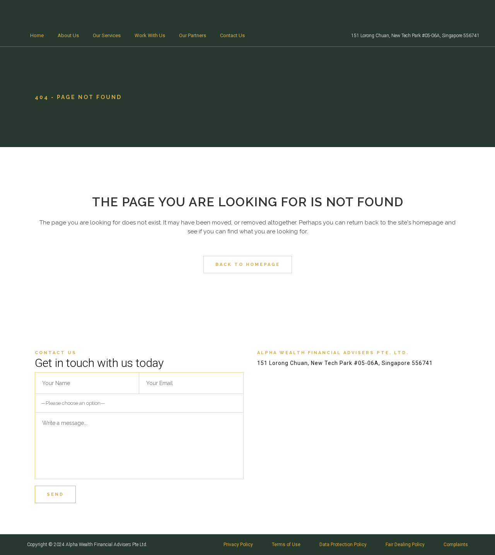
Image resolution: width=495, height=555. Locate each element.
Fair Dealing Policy (405, 544)
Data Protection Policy (343, 544)
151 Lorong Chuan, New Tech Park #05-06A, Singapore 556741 (415, 35)
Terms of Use (286, 544)
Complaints (456, 544)
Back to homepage (247, 264)
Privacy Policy (238, 544)
